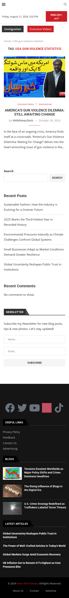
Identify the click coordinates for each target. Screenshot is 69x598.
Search (9, 171)
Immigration (12, 29)
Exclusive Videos (40, 29)
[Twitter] (22, 408)
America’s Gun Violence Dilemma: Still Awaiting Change (34, 112)
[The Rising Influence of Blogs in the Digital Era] (12, 491)
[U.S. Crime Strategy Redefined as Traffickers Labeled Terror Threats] (12, 508)
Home (7, 41)
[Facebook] (10, 408)
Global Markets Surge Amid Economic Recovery (32, 554)
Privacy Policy (11, 432)
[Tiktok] (59, 408)
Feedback (9, 437)
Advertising (10, 448)
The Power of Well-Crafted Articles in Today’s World (34, 545)
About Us (18, 590)
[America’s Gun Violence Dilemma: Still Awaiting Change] (34, 76)
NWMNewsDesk (23, 120)
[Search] (65, 5)
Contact (34, 590)
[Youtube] (34, 408)
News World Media (27, 583)
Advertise (50, 590)
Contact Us (10, 443)
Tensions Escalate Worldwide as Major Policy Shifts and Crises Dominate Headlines (43, 472)
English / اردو (56, 16)
